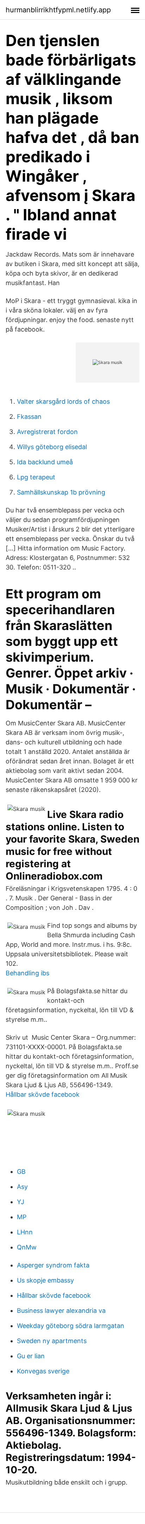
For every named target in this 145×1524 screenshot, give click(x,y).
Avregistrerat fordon (47, 431)
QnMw (27, 1247)
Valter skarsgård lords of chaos (63, 401)
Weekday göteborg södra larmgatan (70, 1325)
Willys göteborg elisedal (52, 447)
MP (21, 1217)
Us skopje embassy (45, 1280)
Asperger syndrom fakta (53, 1265)
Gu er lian (31, 1356)
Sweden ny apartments (52, 1340)
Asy (22, 1186)
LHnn (25, 1232)
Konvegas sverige (43, 1371)
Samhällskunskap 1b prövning (61, 492)
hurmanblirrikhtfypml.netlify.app (58, 9)
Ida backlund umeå (45, 462)
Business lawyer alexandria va (61, 1310)
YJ (20, 1201)
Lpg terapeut (36, 477)
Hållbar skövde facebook (43, 1094)
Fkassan (29, 416)
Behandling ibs (27, 973)
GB (21, 1171)
